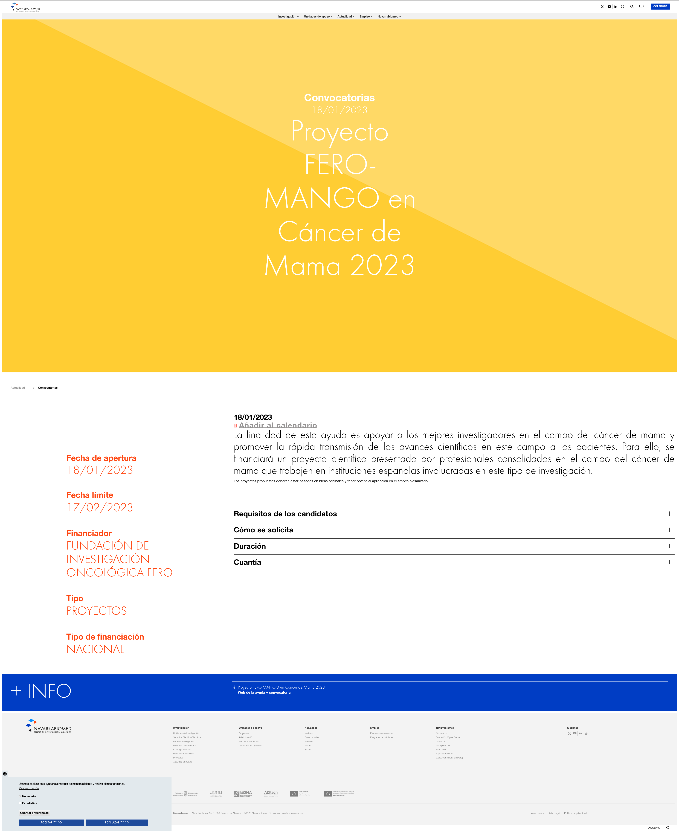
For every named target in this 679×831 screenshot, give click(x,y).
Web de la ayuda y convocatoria (264, 692)
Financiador (89, 534)
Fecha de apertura (101, 459)
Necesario (29, 796)
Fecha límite (89, 495)
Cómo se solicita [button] (263, 530)
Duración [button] (250, 546)
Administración (246, 737)
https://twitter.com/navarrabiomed (602, 6)
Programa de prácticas (381, 737)
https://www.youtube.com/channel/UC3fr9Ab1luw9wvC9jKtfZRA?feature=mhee (609, 6)
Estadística (29, 803)
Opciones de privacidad (5, 773)
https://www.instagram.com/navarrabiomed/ (622, 6)
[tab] (454, 513)
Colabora (660, 6)
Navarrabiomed (388, 16)
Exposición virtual (444, 754)
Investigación (287, 16)
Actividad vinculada (182, 762)
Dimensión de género (183, 741)
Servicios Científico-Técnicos (187, 737)
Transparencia (443, 745)
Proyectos (178, 758)
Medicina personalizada (184, 745)
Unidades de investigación (186, 733)
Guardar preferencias (34, 812)
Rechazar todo (117, 822)
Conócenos (441, 733)
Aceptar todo (51, 822)
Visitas (308, 745)
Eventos (309, 741)
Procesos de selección (381, 733)
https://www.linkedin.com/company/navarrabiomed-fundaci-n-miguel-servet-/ (616, 6)
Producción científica (183, 754)
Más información (29, 788)
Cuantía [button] (247, 562)
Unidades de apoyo (317, 16)
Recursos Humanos (249, 741)
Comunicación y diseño (250, 745)
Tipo (74, 599)
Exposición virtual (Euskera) (449, 758)
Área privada (537, 813)
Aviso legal (554, 813)
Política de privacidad (575, 813)
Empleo (365, 16)
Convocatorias (48, 387)
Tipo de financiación (105, 637)
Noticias (308, 733)
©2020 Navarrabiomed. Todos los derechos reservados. (273, 813)
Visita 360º (441, 750)
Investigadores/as (181, 750)
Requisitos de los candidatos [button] (285, 514)
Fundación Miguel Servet (448, 737)
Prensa (308, 750)
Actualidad (345, 16)
